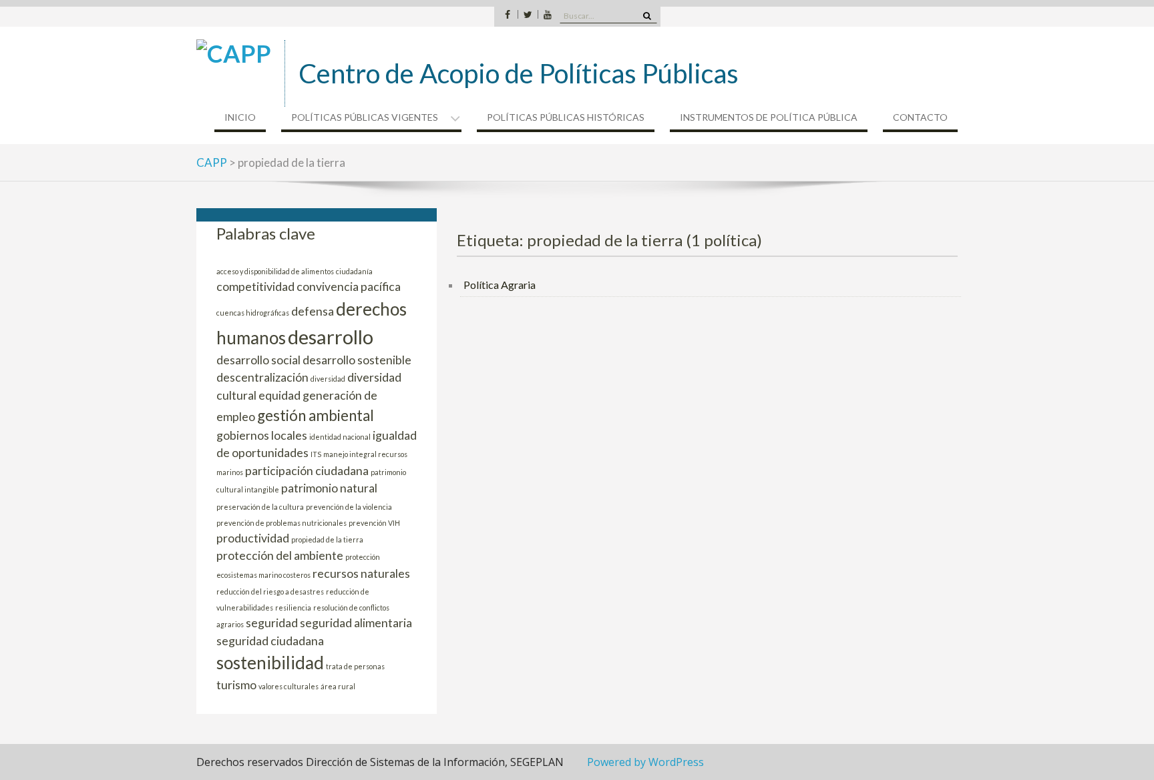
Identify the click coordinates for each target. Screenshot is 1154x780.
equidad (279, 395)
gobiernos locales (261, 435)
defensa (312, 311)
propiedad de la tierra (327, 539)
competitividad (255, 287)
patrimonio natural (329, 488)
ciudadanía (354, 271)
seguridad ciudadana (270, 641)
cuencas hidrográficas (252, 312)
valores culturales (288, 686)
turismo (236, 685)
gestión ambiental (315, 415)
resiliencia (293, 607)
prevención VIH (374, 522)
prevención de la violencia (349, 506)
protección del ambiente (279, 555)
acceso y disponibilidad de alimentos (275, 271)
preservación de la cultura (260, 506)
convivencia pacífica (349, 287)
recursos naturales (361, 573)
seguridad (272, 623)
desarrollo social (258, 360)
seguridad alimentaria (356, 623)
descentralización (262, 377)
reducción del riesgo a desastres (270, 591)
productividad (252, 538)
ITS (316, 454)
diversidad (328, 378)
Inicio (240, 117)
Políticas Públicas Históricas (565, 117)
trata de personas (355, 666)
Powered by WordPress (645, 762)
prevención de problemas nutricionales (281, 522)
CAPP (211, 162)
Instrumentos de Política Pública (768, 117)
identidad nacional (340, 436)
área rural (338, 686)
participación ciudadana (307, 471)
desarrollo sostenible (357, 360)
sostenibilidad (270, 662)
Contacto (920, 117)
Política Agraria (499, 284)
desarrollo (330, 336)
